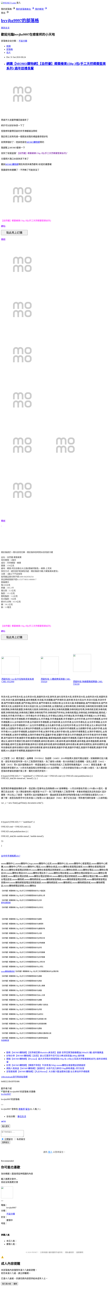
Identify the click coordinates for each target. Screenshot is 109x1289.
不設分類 (23, 41)
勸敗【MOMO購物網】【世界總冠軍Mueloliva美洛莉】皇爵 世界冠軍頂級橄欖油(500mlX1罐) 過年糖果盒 (54, 1052)
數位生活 (22, 1116)
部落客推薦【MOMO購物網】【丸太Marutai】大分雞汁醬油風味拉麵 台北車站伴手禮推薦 (47, 1071)
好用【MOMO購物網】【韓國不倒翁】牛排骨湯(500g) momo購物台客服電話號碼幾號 (45, 1065)
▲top (3, 1121)
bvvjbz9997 (6, 1094)
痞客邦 (21, 1109)
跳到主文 (5, 28)
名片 (8, 52)
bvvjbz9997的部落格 (20, 20)
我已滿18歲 (6, 1284)
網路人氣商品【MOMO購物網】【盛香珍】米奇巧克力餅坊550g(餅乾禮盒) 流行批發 (45, 1068)
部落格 (9, 49)
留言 (27, 1109)
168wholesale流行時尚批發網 (14, 1077)
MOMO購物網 (33, 142)
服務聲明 (79, 1252)
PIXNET (35, 1252)
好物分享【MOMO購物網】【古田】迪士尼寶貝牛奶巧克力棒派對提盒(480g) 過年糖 (45, 1056)
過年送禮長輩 (6, 903)
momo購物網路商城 (8, 971)
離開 (15, 1284)
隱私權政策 (69, 1252)
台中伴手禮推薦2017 (10, 856)
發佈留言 (5, 1142)
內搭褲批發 (5, 1040)
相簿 (8, 46)
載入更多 (5, 1126)
